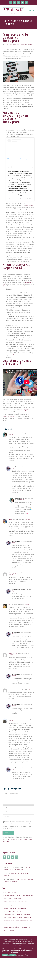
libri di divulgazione (9, 914)
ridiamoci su (27, 917)
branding (14, 892)
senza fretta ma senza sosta (24, 920)
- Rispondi (22, 499)
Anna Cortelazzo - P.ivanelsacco (11, 44)
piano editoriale (17, 917)
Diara (10, 604)
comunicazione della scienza (12, 895)
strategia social (25, 927)
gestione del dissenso (10, 908)
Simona (10, 519)
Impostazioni (21, 955)
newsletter (27, 914)
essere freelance (22, 901)
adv (5, 892)
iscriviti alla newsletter (9, 416)
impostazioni (14, 952)
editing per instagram (10, 901)
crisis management (27, 895)
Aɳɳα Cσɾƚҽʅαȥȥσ (23, 198)
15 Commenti (30, 44)
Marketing (19, 914)
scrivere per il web (9, 920)
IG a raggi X (24, 410)
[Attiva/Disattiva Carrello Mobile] (30, 10)
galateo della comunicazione (19, 905)
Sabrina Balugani (13, 653)
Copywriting (23, 44)
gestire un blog (22, 908)
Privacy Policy (29, 939)
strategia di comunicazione (11, 927)
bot (9, 892)
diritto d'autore (8, 898)
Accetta (5, 955)
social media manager (15, 924)
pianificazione (7, 917)
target (5, 930)
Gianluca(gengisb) (13, 573)
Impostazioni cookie (9, 941)
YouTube (11, 930)
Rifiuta (12, 955)
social (5, 924)
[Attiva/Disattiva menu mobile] (33, 10)
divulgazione (17, 898)
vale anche (11, 355)
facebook (6, 905)
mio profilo (29, 205)
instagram (20, 911)
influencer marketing (9, 911)
